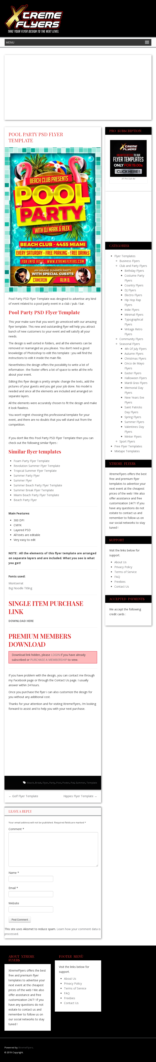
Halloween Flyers (136, 378)
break (38, 782)
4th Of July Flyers (136, 349)
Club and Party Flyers (133, 266)
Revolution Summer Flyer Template (37, 466)
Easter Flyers (133, 373)
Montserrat (16, 583)
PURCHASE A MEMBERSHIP (48, 660)
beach (30, 782)
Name (14, 873)
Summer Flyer (23, 480)
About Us (120, 562)
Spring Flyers (133, 417)
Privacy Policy (123, 567)
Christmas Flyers (135, 358)
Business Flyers (129, 261)
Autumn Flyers (134, 353)
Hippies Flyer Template (80, 796)
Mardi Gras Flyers (136, 383)
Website (14, 903)
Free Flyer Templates (128, 446)
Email (13, 888)
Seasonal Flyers (129, 344)
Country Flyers (134, 285)
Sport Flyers (127, 441)
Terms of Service (125, 572)
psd (73, 782)
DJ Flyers (130, 290)
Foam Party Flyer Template (32, 461)
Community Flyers (131, 339)
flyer (45, 782)
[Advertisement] (78, 87)
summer (80, 782)
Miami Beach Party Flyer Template (36, 495)
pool (58, 782)
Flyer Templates (124, 256)
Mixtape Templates (127, 451)
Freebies (120, 582)
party (52, 782)
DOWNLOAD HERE (21, 621)
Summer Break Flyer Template (34, 490)
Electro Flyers (133, 295)
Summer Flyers (134, 422)
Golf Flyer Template (23, 796)
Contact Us (121, 586)
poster (65, 782)
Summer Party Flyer (27, 475)
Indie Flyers (132, 310)
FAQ (117, 577)
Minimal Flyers (134, 314)
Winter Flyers (133, 436)
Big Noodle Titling (20, 588)
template (92, 782)
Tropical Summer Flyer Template (35, 471)
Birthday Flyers (134, 271)
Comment (16, 829)
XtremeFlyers (25, 1047)
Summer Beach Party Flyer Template (38, 485)
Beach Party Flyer (25, 500)
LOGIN (55, 655)
